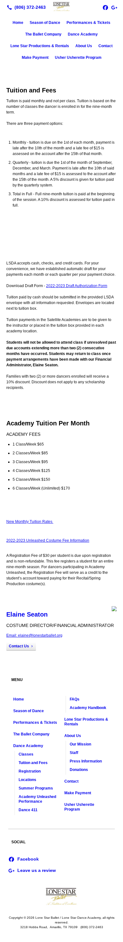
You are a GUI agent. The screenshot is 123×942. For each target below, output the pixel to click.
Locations (27, 780)
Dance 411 (28, 810)
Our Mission (80, 744)
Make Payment (35, 57)
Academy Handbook (88, 708)
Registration (30, 771)
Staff (74, 753)
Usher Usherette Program (78, 57)
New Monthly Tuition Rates (29, 521)
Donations (79, 769)
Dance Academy (83, 34)
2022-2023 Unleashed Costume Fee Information (47, 540)
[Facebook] (23, 858)
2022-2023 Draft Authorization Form (76, 286)
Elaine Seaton (27, 614)
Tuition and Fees (33, 763)
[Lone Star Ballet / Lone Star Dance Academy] (61, 6)
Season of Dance (45, 22)
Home (18, 22)
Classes (26, 754)
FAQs (74, 699)
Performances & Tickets (88, 22)
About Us (83, 46)
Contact (105, 46)
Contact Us (19, 646)
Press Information (86, 761)
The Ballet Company (43, 34)
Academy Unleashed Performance (37, 799)
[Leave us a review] (114, 7)
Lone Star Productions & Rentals (39, 46)
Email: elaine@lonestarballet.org (34, 635)
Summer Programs (36, 788)
